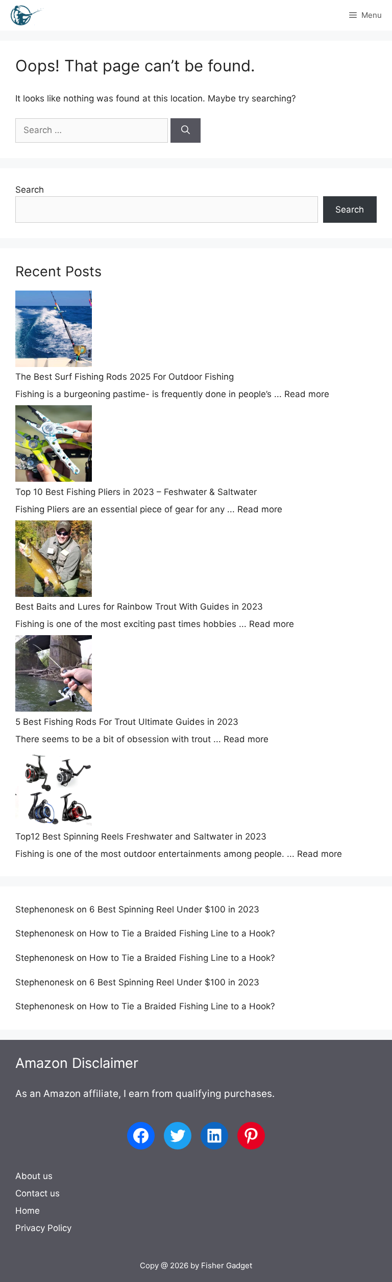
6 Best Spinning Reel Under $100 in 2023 (174, 909)
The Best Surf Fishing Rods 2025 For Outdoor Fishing (124, 377)
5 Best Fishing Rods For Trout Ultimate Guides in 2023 (126, 722)
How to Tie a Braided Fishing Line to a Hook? (182, 933)
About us (34, 1176)
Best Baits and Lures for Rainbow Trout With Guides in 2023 (139, 606)
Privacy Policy (43, 1228)
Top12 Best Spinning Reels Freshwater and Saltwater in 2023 (140, 836)
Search (29, 190)
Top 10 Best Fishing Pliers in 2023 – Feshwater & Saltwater (136, 492)
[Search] (185, 130)
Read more (306, 394)
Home (27, 1211)
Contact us (37, 1193)
